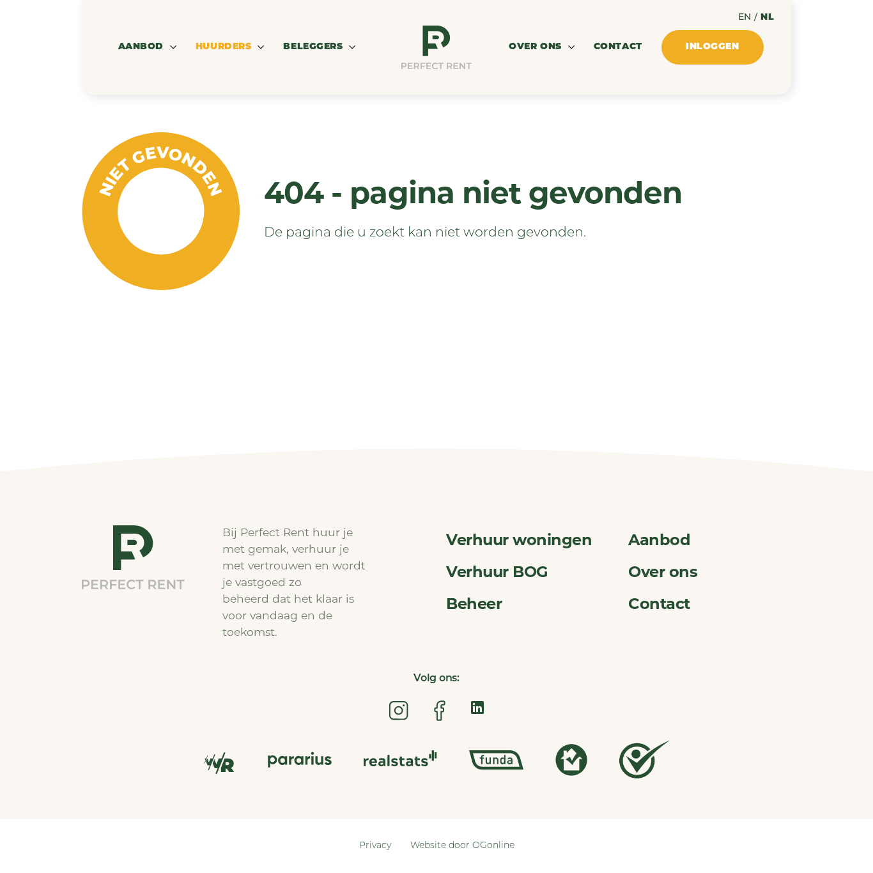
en (745, 17)
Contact (618, 47)
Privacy (375, 846)
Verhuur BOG (497, 573)
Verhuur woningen (519, 541)
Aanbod (659, 541)
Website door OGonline (462, 846)
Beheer (474, 605)
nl (767, 17)
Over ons (662, 573)
